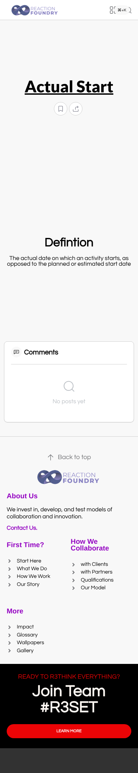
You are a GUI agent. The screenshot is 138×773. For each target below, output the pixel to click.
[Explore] (114, 10)
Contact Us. (23, 528)
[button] (60, 108)
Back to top (74, 457)
